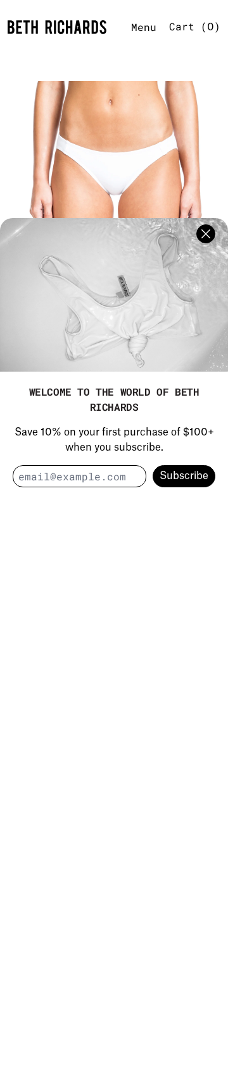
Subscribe (184, 476)
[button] (114, 187)
